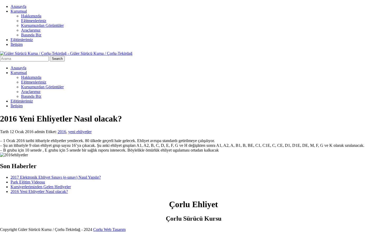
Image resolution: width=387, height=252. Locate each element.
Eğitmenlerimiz (33, 20)
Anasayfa (18, 6)
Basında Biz (31, 35)
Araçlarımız (31, 30)
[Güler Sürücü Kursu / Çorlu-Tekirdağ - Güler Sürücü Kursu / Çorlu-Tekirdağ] (66, 53)
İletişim (17, 44)
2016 (62, 131)
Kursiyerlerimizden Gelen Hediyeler (41, 187)
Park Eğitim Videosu (28, 182)
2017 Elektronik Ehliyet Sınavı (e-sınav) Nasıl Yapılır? (56, 177)
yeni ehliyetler (80, 131)
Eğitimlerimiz (22, 39)
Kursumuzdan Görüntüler (42, 25)
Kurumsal (19, 11)
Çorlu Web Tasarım (109, 229)
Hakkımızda (31, 16)
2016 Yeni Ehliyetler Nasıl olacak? (39, 191)
